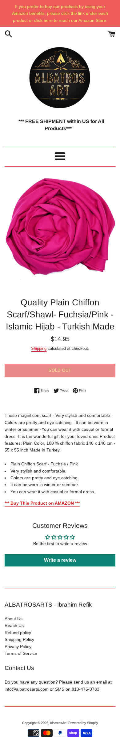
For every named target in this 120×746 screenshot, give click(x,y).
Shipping (38, 348)
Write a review (60, 560)
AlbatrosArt (58, 723)
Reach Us (14, 625)
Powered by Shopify (83, 723)
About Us (13, 618)
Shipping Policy (19, 639)
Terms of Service (21, 653)
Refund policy (18, 632)
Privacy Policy (18, 646)
